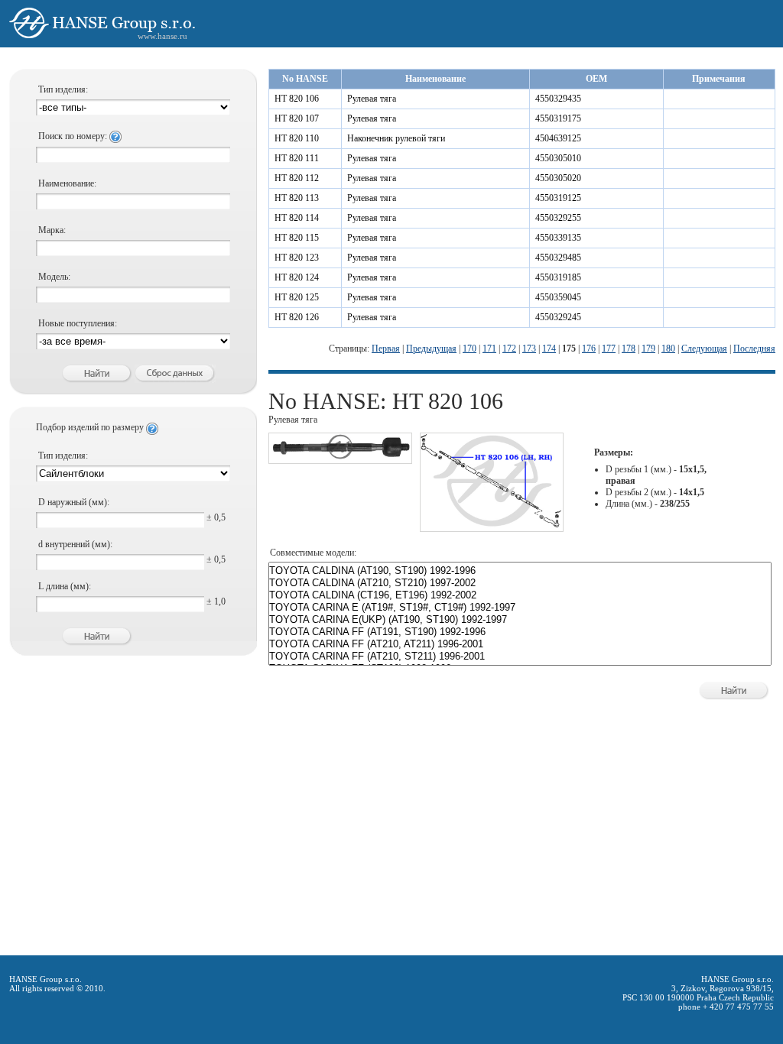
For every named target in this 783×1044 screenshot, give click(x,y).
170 (469, 348)
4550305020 (558, 178)
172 (509, 348)
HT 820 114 (297, 217)
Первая (386, 348)
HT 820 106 (297, 98)
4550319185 (558, 277)
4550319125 (558, 198)
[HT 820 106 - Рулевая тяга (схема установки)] (492, 525)
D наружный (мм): (73, 502)
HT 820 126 (297, 317)
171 (489, 348)
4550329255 (558, 217)
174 (549, 348)
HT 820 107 (297, 118)
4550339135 (558, 237)
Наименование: (67, 183)
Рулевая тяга (371, 98)
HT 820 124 (297, 277)
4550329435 (558, 98)
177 (609, 348)
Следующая (704, 348)
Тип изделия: (63, 89)
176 (589, 348)
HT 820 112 (297, 178)
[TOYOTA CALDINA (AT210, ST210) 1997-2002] (520, 583)
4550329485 (558, 257)
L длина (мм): (64, 586)
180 (668, 348)
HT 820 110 (297, 138)
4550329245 (558, 317)
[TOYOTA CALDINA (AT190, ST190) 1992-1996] (520, 571)
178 (628, 348)
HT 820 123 (297, 257)
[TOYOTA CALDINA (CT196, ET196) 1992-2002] (520, 595)
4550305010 (558, 158)
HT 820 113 (297, 198)
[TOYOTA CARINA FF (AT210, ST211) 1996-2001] (520, 656)
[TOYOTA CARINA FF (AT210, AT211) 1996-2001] (520, 644)
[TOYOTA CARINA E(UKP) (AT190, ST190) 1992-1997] (520, 620)
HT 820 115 (297, 237)
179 (648, 348)
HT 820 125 (297, 297)
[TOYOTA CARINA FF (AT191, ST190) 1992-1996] (520, 632)
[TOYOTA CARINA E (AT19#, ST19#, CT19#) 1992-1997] (520, 607)
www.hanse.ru (162, 36)
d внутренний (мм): (75, 544)
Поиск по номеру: (73, 136)
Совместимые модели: (313, 552)
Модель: (54, 276)
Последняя (754, 348)
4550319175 (558, 118)
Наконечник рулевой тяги (396, 138)
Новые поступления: (77, 323)
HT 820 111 (297, 158)
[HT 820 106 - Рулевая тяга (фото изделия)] (340, 457)
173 (529, 348)
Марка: (52, 230)
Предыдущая (431, 348)
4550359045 (558, 297)
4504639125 (558, 138)
